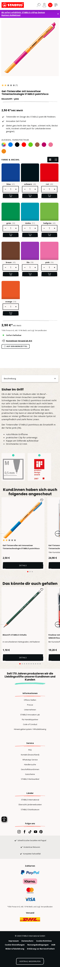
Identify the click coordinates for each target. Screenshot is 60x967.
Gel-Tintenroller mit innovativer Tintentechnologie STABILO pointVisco (21, 547)
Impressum (14, 941)
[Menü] (56, 5)
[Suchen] (38, 5)
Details (23, 565)
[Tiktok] (30, 831)
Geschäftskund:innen (30, 769)
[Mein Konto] (44, 5)
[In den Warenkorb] (11, 196)
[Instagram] (19, 831)
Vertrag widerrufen (29, 961)
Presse (30, 705)
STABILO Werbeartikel (30, 779)
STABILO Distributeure (30, 809)
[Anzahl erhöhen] (16, 189)
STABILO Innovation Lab (30, 714)
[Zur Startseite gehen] (15, 5)
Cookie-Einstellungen (15, 944)
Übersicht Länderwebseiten (30, 804)
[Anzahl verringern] (5, 189)
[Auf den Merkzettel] (41, 500)
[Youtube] (35, 831)
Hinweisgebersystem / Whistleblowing (30, 729)
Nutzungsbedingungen (38, 944)
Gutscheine (30, 774)
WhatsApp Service (30, 759)
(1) (16, 85)
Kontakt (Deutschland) (30, 754)
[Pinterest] (41, 831)
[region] (30, 47)
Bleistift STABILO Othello (15, 635)
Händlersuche (30, 764)
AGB (53, 944)
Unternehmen (30, 709)
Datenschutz (27, 941)
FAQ (30, 750)
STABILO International (30, 799)
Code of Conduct (30, 724)
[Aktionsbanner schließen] (58, 14)
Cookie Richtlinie (44, 941)
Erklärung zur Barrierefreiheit (41, 948)
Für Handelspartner (30, 719)
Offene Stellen (30, 700)
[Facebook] (24, 831)
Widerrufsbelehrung (14, 948)
